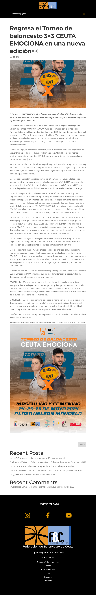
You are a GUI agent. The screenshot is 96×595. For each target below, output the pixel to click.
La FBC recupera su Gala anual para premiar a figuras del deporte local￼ (42, 466)
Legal (48, 573)
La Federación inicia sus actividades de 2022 (54, 487)
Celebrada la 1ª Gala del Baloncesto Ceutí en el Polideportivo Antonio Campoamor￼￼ (48, 462)
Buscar (82, 445)
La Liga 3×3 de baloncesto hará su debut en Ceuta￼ (32, 474)
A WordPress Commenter (21, 487)
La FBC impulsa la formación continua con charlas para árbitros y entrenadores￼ (45, 470)
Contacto (48, 580)
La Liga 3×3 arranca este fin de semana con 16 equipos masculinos (39, 458)
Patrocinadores (48, 569)
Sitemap (48, 577)
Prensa (48, 565)
